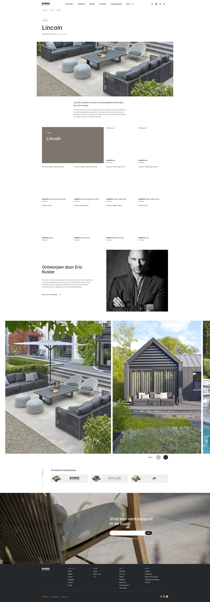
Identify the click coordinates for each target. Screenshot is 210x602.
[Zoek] (152, 4)
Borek (52, 10)
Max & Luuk (97, 574)
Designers (122, 579)
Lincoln (58, 10)
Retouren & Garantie (151, 577)
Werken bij (122, 582)
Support (147, 571)
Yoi (94, 577)
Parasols (70, 582)
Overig (70, 585)
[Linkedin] (167, 597)
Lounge (70, 577)
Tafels (70, 571)
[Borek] (46, 569)
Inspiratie (122, 571)
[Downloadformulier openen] (69, 478)
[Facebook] (161, 597)
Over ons (122, 574)
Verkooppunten (124, 585)
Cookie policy (64, 596)
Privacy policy (54, 596)
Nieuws (121, 577)
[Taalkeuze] (156, 4)
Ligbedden (71, 579)
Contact (147, 582)
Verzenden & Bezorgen (152, 579)
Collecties (44, 10)
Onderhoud (148, 574)
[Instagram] (164, 597)
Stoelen (70, 574)
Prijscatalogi (123, 588)
